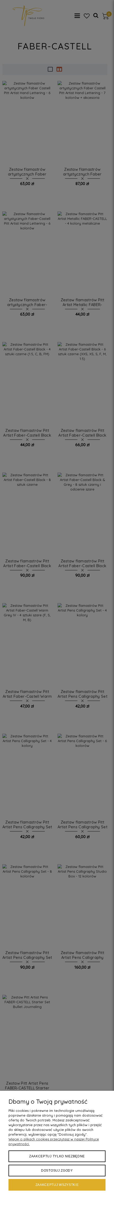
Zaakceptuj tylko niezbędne (57, 1156)
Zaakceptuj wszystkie (57, 1185)
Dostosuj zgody (57, 1170)
